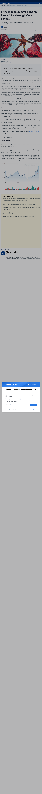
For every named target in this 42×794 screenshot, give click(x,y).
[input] (17, 405)
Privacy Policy (33, 409)
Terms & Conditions (26, 409)
